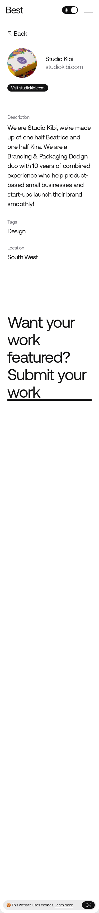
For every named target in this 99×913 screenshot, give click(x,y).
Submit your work (46, 383)
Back (20, 33)
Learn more (64, 905)
